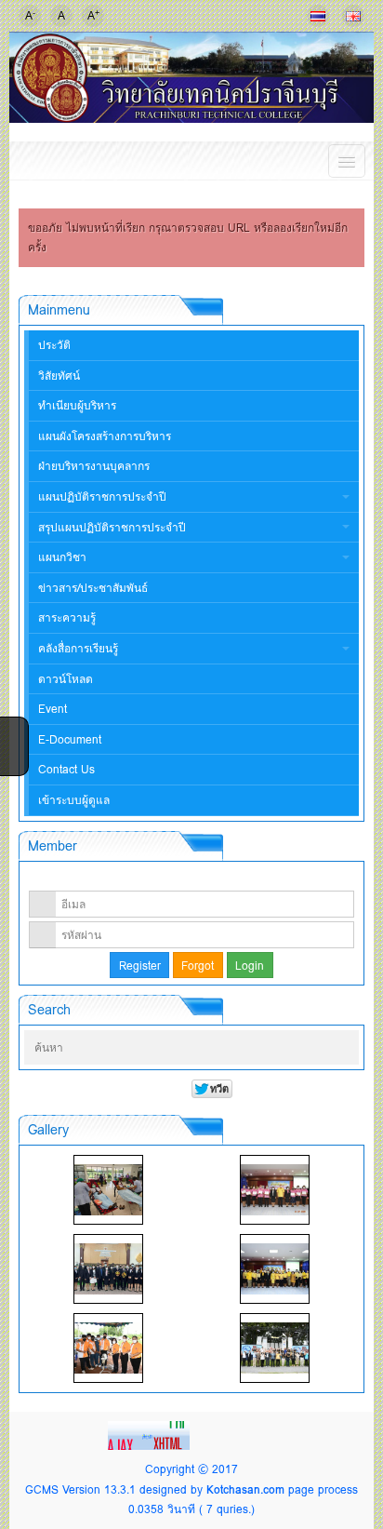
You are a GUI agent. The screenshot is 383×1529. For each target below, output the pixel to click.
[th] (318, 16)
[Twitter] (12, 753)
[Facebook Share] (12, 729)
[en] (353, 16)
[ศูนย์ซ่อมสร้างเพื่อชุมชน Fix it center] (108, 1348)
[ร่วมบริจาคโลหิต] (108, 1190)
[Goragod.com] (150, 1434)
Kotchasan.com (245, 1489)
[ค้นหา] (340, 1048)
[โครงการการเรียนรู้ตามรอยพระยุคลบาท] (275, 1190)
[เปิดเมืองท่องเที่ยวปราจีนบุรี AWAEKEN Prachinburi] (275, 1348)
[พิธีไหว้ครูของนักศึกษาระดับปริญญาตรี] (108, 1269)
